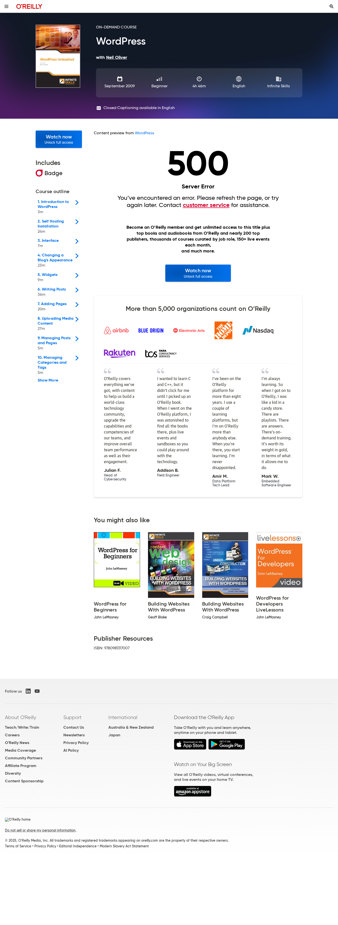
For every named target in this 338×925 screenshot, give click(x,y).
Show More (48, 380)
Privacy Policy (76, 742)
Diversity (13, 773)
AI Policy (71, 750)
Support (72, 717)
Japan (114, 735)
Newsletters (74, 735)
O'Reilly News (17, 742)
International (122, 717)
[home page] (29, 6)
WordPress (144, 133)
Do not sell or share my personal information (40, 830)
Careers (12, 735)
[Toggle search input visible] (332, 6)
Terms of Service (18, 846)
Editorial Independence (78, 846)
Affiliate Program (20, 765)
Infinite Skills (278, 86)
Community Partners (23, 758)
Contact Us (73, 727)
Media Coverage (20, 750)
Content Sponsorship (24, 781)
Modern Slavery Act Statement (124, 846)
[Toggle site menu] (6, 6)
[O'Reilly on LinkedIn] (28, 691)
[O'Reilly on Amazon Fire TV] (192, 795)
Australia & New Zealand (131, 727)
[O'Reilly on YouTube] (37, 691)
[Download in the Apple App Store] (190, 748)
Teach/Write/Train (22, 727)
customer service (206, 205)
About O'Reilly (20, 717)
